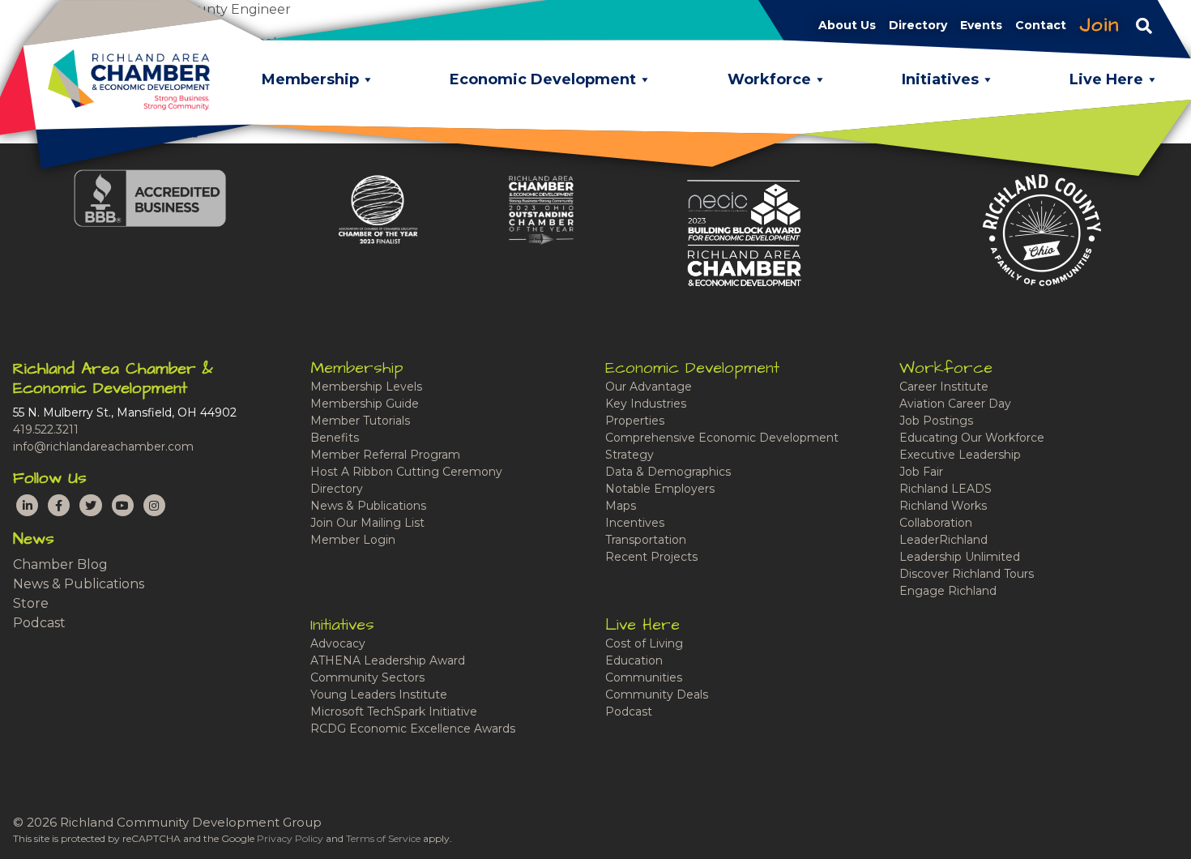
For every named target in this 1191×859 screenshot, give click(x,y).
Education (634, 660)
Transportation (645, 539)
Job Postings (936, 420)
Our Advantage (648, 386)
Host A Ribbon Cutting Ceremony (406, 471)
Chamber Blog (60, 564)
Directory (336, 488)
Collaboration (935, 522)
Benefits (334, 437)
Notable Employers (660, 488)
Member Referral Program (385, 454)
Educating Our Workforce (971, 437)
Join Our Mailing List (367, 522)
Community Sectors (367, 677)
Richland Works (943, 505)
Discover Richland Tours (966, 573)
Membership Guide (364, 403)
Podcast (39, 622)
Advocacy (337, 643)
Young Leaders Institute (378, 694)
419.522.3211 (46, 429)
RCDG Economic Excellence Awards (412, 728)
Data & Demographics (668, 471)
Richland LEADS (945, 488)
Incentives (634, 522)
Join (1099, 25)
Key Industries (645, 403)
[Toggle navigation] (1144, 25)
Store (31, 603)
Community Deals (656, 694)
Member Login (352, 539)
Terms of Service (383, 838)
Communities (643, 677)
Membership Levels (366, 386)
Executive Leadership (960, 454)
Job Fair (921, 471)
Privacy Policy (290, 838)
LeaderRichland (943, 539)
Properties (634, 420)
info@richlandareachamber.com (103, 446)
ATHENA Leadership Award (387, 660)
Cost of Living (644, 643)
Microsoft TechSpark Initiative (393, 711)
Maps (620, 505)
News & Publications (78, 584)
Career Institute (943, 386)
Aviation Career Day (955, 403)
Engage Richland (948, 590)
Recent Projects (651, 556)
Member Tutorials (360, 420)
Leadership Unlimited (959, 556)
